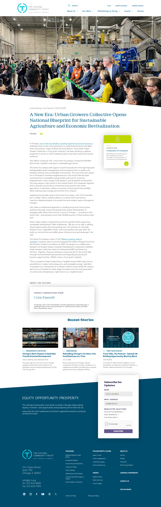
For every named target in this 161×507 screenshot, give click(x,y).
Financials (123, 462)
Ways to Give (97, 455)
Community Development (117, 151)
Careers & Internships (129, 473)
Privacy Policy (93, 496)
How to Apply (97, 483)
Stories (140, 11)
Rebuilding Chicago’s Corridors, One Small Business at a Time (79, 355)
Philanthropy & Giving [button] (108, 11)
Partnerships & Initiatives (36, 351)
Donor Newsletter (110, 415)
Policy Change (70, 470)
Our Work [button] (86, 11)
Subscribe (118, 431)
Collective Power (71, 467)
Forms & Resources (99, 465)
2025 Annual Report (126, 465)
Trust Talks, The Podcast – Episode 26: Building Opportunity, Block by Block (120, 355)
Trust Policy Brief (110, 417)
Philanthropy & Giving (102, 451)
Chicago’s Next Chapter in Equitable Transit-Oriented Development (39, 355)
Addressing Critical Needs (74, 474)
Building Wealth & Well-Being (73, 456)
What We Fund (98, 480)
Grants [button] (127, 11)
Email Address (111, 399)
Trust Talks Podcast (114, 351)
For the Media (125, 489)
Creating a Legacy (99, 462)
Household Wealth (72, 460)
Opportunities (97, 477)
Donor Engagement (99, 458)
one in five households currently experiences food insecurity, (65, 143)
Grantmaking (35, 108)
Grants (96, 473)
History (122, 455)
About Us (123, 451)
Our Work (70, 451)
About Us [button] (71, 11)
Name (106, 390)
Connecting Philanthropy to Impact (75, 478)
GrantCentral (121, 6)
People (122, 458)
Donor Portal (138, 6)
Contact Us (124, 481)
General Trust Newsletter (113, 412)
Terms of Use (71, 496)
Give (109, 6)
